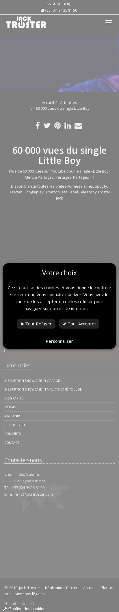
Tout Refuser (38, 324)
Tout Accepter (81, 324)
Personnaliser (59, 341)
